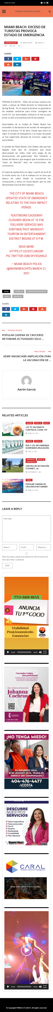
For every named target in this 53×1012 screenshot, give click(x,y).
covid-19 (19, 291)
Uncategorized (11, 43)
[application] (26, 616)
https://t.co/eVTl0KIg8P (26, 251)
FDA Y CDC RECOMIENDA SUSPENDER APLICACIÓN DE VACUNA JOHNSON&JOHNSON (37, 449)
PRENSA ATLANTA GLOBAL (28, 11)
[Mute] (40, 652)
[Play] (8, 652)
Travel (29, 480)
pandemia (18, 296)
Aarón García (27, 43)
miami (7, 296)
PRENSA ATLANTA (24, 1008)
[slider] (24, 652)
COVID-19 (38, 423)
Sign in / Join (9, 3)
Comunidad (31, 459)
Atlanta (29, 423)
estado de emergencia (36, 291)
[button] (26, 616)
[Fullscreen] (45, 652)
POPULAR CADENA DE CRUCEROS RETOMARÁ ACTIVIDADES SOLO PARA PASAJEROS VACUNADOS (38, 488)
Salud (46, 423)
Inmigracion (31, 462)
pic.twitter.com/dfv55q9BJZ (26, 256)
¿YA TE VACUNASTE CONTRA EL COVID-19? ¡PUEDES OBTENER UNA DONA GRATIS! (37, 431)
